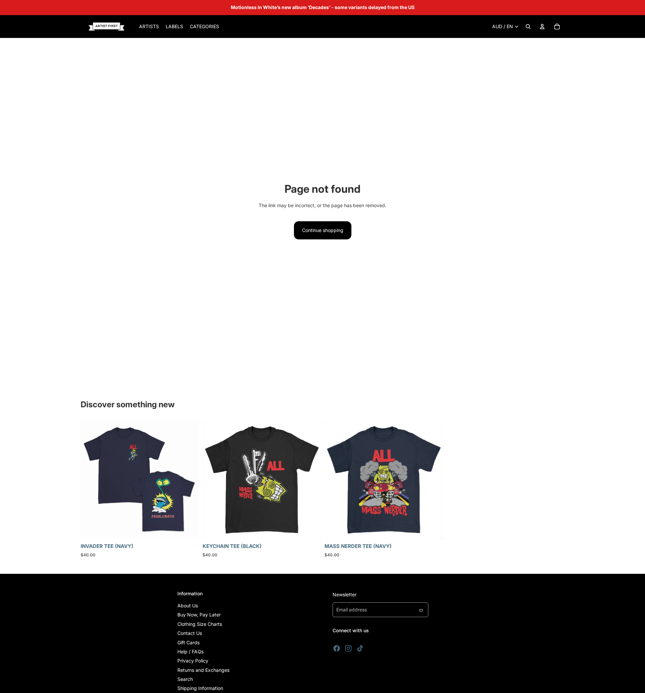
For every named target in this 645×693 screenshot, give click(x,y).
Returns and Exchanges (203, 670)
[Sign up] (421, 609)
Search (185, 679)
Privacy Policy (192, 660)
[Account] (542, 26)
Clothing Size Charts (199, 624)
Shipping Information (200, 688)
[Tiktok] (360, 648)
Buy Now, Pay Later (199, 614)
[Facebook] (337, 648)
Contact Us (189, 633)
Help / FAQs (190, 651)
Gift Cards (188, 642)
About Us (187, 605)
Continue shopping (322, 230)
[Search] (528, 26)
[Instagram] (348, 648)
